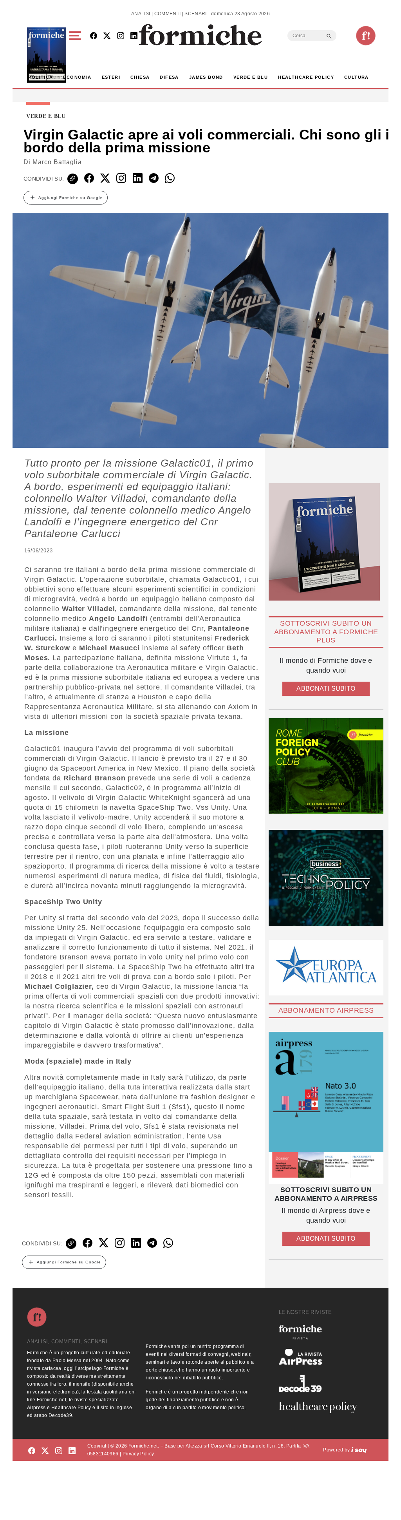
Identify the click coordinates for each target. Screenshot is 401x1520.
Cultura (356, 77)
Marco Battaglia (57, 162)
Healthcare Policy (306, 77)
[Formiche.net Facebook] (93, 36)
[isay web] (359, 1450)
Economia (77, 77)
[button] (76, 55)
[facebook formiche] (31, 1451)
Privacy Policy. (139, 1454)
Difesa (169, 77)
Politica (40, 77)
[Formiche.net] (366, 35)
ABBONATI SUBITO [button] (325, 688)
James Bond (206, 77)
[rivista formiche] (326, 1108)
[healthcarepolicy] (321, 1407)
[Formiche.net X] (107, 36)
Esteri (111, 77)
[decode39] (321, 1383)
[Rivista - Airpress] (321, 1357)
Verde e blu (250, 77)
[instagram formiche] (58, 1451)
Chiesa (140, 77)
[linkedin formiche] (72, 1451)
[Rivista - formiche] (321, 1332)
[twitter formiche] (45, 1451)
